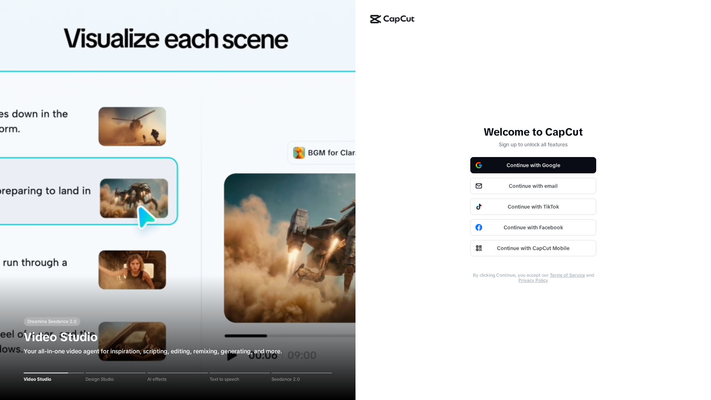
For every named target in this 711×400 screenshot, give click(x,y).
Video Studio (37, 379)
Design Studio (100, 379)
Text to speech (224, 379)
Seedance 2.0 (285, 379)
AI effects (157, 379)
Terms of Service (567, 275)
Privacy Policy (533, 280)
